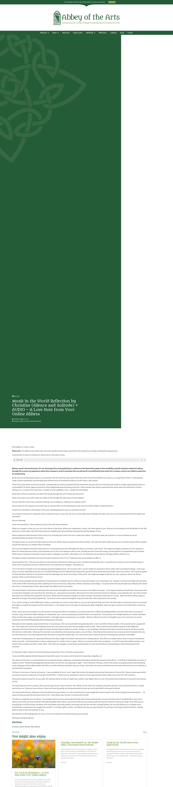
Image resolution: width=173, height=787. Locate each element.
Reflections (103, 33)
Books (54, 33)
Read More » (64, 762)
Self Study (89, 33)
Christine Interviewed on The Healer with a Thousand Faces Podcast (79, 743)
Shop (122, 33)
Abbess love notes (25, 421)
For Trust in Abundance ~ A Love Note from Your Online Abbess (32, 774)
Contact (130, 33)
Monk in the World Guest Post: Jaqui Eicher (122, 743)
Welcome (43, 33)
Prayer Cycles (77, 33)
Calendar (113, 33)
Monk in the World (36, 421)
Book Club (65, 33)
